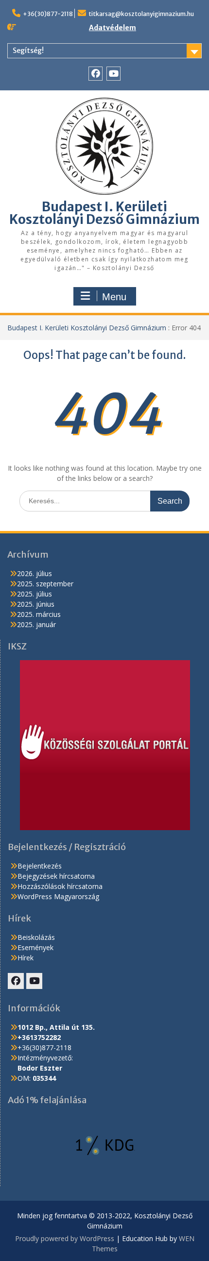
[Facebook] (95, 74)
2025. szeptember (45, 583)
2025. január (36, 624)
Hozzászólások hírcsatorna (60, 886)
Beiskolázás (36, 937)
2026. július (34, 573)
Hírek (25, 957)
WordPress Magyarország (58, 896)
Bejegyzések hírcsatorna (56, 876)
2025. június (35, 604)
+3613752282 (39, 1037)
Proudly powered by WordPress (64, 1238)
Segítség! (28, 50)
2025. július (34, 593)
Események (35, 947)
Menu (114, 296)
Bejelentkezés (39, 865)
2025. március (39, 614)
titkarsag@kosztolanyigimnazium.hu (141, 13)
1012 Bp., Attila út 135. (56, 1027)
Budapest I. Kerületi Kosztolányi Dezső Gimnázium (104, 213)
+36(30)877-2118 (48, 13)
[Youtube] (113, 74)
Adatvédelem (112, 27)
